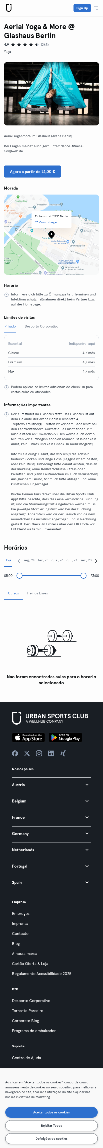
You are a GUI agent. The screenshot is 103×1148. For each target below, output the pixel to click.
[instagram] (39, 753)
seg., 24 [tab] (29, 560)
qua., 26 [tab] (58, 560)
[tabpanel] (51, 646)
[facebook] (15, 753)
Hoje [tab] (8, 560)
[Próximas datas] (96, 561)
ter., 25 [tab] (43, 560)
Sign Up (82, 8)
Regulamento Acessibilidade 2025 (41, 973)
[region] (51, 1108)
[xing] (63, 753)
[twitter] (27, 753)
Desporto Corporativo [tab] (41, 326)
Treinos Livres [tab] (37, 593)
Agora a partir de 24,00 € (32, 171)
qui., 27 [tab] (71, 560)
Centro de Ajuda (26, 1057)
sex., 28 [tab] (86, 560)
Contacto (20, 933)
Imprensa (20, 923)
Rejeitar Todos (51, 1125)
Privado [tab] (10, 326)
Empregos (21, 913)
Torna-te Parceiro (27, 1010)
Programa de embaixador (34, 1030)
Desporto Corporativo (31, 1000)
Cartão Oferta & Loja (30, 963)
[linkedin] (51, 753)
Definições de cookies (52, 1138)
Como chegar (48, 222)
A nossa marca (24, 953)
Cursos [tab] (13, 593)
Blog (16, 943)
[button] (51, 784)
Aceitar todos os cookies (51, 1112)
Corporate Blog (25, 1020)
